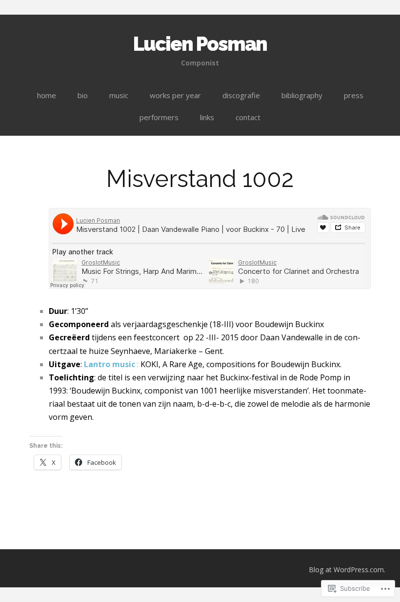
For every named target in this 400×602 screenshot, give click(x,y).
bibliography (301, 95)
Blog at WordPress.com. (347, 569)
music (118, 95)
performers (159, 117)
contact (248, 117)
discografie (241, 95)
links (207, 117)
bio (83, 95)
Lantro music (109, 364)
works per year (175, 95)
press (353, 95)
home (46, 95)
